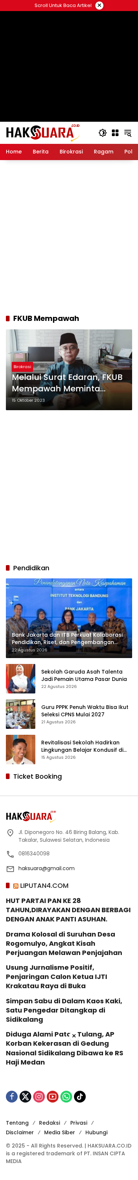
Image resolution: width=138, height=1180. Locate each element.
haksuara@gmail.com (46, 868)
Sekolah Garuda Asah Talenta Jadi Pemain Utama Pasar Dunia (84, 675)
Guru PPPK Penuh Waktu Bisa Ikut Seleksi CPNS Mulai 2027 (84, 711)
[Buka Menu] (115, 132)
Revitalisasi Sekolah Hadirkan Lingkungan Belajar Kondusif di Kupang (82, 746)
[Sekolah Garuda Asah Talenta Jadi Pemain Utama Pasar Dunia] (20, 678)
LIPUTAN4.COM (44, 885)
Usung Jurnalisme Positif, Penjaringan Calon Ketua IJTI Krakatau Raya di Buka (56, 976)
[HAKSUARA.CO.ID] (42, 132)
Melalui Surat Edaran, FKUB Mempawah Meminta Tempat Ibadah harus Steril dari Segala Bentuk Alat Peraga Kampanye (68, 383)
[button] (102, 132)
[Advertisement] (69, 236)
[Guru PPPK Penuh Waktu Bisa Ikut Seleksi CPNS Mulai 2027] (20, 714)
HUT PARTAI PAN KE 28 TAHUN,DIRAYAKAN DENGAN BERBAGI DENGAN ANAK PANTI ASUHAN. (68, 910)
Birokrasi (22, 367)
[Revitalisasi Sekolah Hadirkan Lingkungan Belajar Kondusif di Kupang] (20, 749)
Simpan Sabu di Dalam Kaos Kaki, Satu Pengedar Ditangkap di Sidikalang (64, 1010)
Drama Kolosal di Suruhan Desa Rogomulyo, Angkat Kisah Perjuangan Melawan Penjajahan (64, 943)
